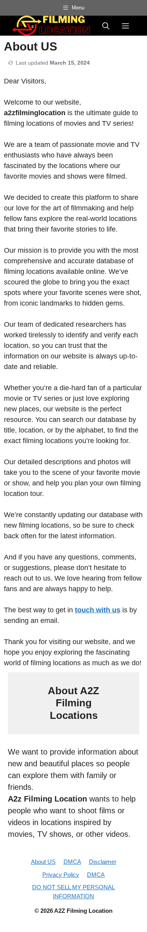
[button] (106, 25)
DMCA (72, 861)
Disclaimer (102, 861)
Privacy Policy (60, 874)
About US (43, 861)
